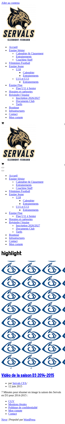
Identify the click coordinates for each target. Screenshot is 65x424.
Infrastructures (17, 110)
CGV (11, 401)
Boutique (14, 107)
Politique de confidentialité (22, 407)
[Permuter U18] (60, 197)
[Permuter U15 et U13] (60, 207)
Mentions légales (17, 404)
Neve (4, 419)
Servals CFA (19, 383)
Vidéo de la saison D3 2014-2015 (27, 375)
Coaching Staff (24, 59)
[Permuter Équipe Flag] (60, 213)
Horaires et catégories (21, 91)
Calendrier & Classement (29, 53)
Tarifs (19, 104)
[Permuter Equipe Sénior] (60, 178)
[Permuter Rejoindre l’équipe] (60, 222)
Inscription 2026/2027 (28, 98)
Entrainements (24, 56)
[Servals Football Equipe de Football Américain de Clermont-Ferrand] (18, 41)
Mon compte (16, 117)
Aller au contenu (10, 2)
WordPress (29, 419)
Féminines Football (19, 63)
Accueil (13, 47)
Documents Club (25, 101)
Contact (13, 114)
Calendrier (28, 72)
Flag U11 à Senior (26, 88)
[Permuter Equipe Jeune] (60, 194)
